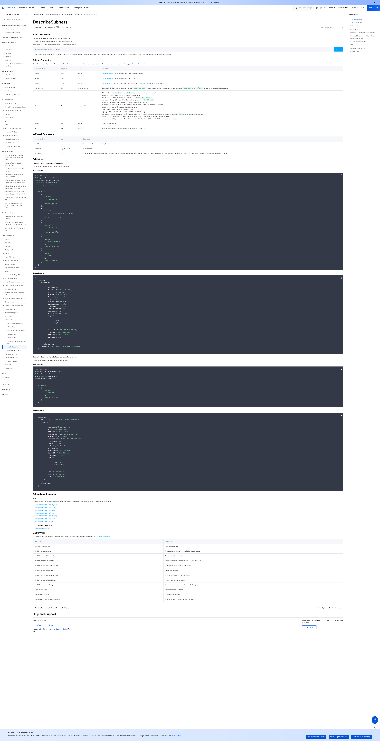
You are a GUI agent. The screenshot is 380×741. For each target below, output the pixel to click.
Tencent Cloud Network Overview (13, 38)
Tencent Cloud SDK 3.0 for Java (45, 507)
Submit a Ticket (62, 629)
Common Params (107, 73)
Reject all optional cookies (338, 737)
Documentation (38, 14)
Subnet (67, 149)
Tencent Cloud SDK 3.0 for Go (44, 513)
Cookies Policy (175, 736)
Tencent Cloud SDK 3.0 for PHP (45, 510)
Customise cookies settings (361, 737)
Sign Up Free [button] (373, 7)
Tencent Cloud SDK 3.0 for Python (46, 505)
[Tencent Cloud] (8, 8)
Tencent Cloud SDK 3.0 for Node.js (46, 516)
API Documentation (67, 14)
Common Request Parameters (141, 64)
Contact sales (48, 629)
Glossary (5, 394)
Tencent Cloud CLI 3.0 (42, 528)
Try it (340, 49)
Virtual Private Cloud (51, 14)
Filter (85, 106)
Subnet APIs (79, 14)
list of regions (142, 83)
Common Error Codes (103, 536)
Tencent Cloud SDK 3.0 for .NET (45, 518)
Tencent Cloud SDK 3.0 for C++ (45, 521)
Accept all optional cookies (316, 737)
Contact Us (6, 389)
